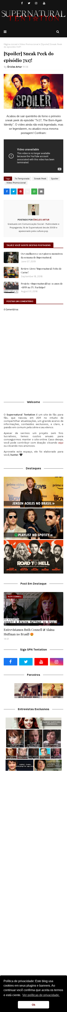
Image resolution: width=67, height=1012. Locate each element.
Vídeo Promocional (29, 44)
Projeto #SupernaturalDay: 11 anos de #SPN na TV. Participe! (42, 285)
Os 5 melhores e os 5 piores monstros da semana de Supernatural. (42, 255)
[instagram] (36, 3)
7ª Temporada (22, 178)
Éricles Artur (14, 66)
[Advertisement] (33, 810)
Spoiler (54, 178)
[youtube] (44, 3)
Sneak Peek (40, 178)
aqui (60, 442)
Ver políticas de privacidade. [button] (41, 995)
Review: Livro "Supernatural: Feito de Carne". (41, 270)
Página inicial (10, 44)
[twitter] (29, 3)
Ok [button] (33, 1004)
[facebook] (22, 3)
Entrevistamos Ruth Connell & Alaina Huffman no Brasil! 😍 (29, 632)
